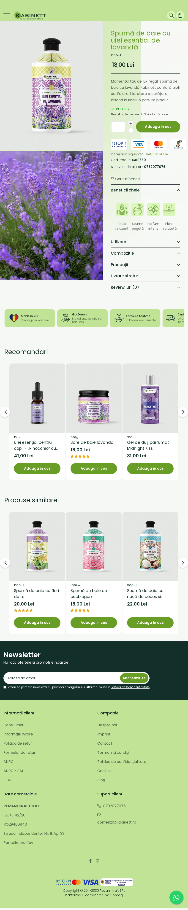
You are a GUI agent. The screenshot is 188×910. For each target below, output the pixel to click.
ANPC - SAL (13, 770)
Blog (101, 780)
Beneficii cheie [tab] (125, 190)
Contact (104, 743)
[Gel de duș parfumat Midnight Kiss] (150, 398)
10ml (17, 437)
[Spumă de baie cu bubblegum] (94, 546)
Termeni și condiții (113, 752)
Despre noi (107, 725)
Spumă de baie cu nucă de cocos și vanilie (145, 594)
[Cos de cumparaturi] (180, 15)
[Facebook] (90, 861)
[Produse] (6, 16)
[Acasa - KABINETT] (29, 15)
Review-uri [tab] (125, 287)
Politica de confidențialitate (121, 761)
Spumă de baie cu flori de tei (36, 593)
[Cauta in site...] (171, 15)
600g (74, 437)
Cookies (104, 770)
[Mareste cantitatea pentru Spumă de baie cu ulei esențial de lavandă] (131, 123)
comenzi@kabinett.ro (116, 822)
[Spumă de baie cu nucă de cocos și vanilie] (150, 546)
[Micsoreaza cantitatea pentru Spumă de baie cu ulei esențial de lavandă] (131, 130)
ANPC (8, 761)
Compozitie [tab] (122, 253)
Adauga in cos (158, 126)
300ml (131, 437)
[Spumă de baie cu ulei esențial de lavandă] (51, 85)
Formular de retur (19, 752)
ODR (7, 780)
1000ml (116, 55)
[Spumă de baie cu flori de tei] (37, 546)
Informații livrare (18, 734)
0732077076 (114, 806)
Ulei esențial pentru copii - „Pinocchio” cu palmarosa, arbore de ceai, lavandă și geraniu (35, 445)
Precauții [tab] (119, 264)
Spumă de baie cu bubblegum (89, 593)
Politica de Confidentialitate (130, 687)
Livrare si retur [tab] (124, 276)
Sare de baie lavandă (92, 442)
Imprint (104, 734)
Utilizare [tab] (118, 242)
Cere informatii (127, 178)
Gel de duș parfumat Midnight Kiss (148, 445)
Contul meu (13, 725)
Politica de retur (17, 743)
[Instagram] (97, 861)
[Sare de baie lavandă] (94, 398)
